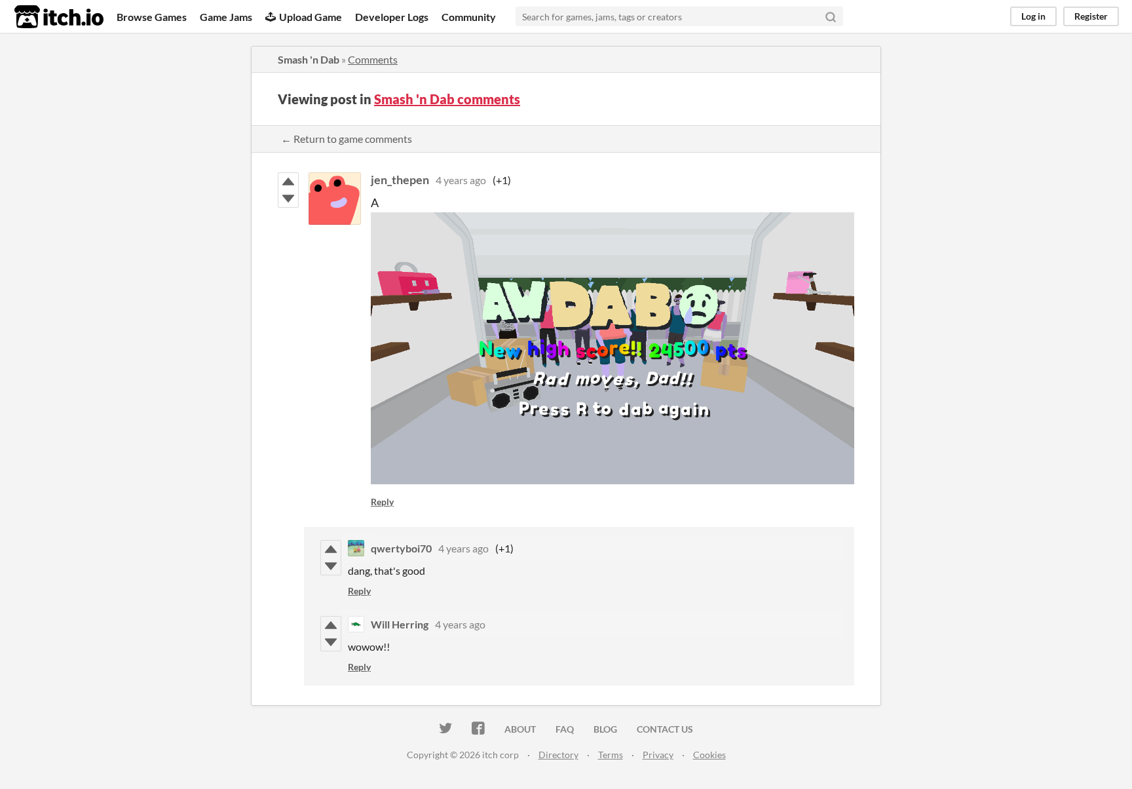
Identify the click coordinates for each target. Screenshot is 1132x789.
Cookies (709, 754)
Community (469, 16)
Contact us (665, 729)
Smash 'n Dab (308, 59)
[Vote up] (288, 181)
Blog (605, 729)
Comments (373, 59)
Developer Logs (391, 16)
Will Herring (399, 624)
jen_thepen (400, 179)
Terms (610, 754)
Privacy (658, 754)
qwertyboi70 (401, 548)
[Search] (830, 16)
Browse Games (152, 16)
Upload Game (310, 16)
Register (1091, 16)
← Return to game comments (346, 138)
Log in (1033, 16)
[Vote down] (288, 198)
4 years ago (461, 180)
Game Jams (226, 16)
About (520, 729)
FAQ (565, 729)
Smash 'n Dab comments (447, 99)
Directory (558, 754)
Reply (382, 501)
